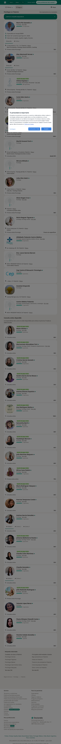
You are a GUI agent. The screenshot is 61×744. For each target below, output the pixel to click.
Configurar (13, 129)
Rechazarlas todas (34, 129)
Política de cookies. (29, 124)
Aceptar (46, 129)
